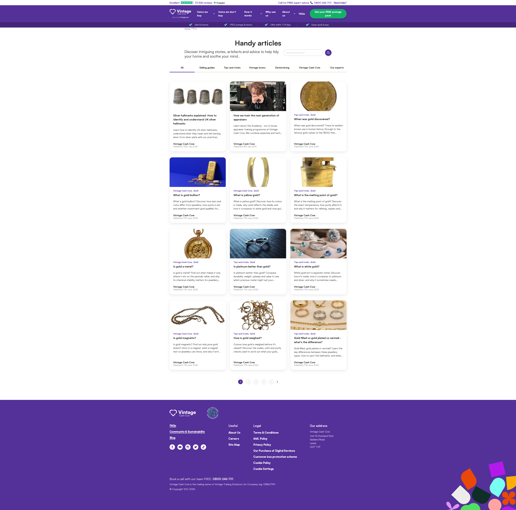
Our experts (337, 67)
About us (286, 13)
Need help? (340, 2)
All (182, 67)
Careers (233, 438)
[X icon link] (195, 447)
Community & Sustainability (187, 431)
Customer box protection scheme (275, 456)
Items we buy (202, 13)
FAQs (302, 13)
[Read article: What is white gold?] (318, 261)
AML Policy (260, 438)
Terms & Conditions (266, 432)
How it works (248, 13)
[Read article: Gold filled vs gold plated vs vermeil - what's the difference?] (318, 335)
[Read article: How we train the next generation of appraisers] (258, 116)
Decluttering (282, 67)
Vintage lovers (257, 67)
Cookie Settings (263, 469)
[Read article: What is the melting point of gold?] (318, 190)
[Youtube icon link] (180, 447)
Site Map (234, 444)
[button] (277, 382)
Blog (172, 437)
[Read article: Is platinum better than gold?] (258, 261)
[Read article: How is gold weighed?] (258, 335)
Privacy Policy (262, 444)
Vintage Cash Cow (309, 67)
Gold (312, 114)
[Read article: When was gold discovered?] (318, 116)
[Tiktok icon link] (203, 447)
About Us (234, 432)
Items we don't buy (227, 13)
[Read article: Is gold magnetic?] (198, 335)
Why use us (271, 13)
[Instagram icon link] (188, 447)
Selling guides (207, 67)
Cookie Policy (262, 462)
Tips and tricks (232, 67)
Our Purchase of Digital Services (274, 450)
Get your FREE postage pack (328, 13)
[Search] (328, 52)
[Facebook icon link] (172, 447)
